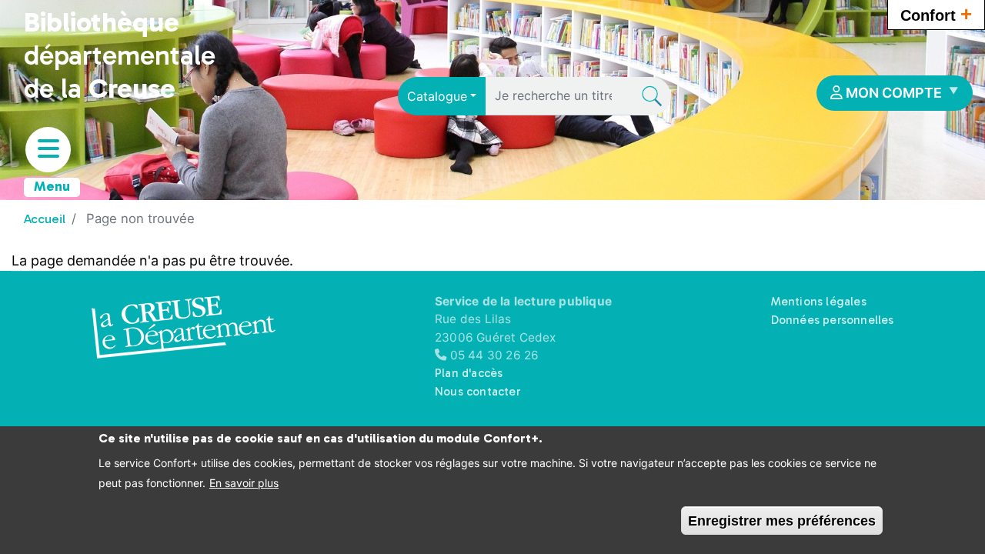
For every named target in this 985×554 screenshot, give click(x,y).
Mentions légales (818, 302)
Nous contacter (477, 392)
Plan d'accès (469, 373)
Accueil (44, 218)
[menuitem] (894, 93)
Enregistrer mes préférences (782, 520)
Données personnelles (832, 320)
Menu (52, 186)
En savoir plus (244, 482)
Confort (936, 13)
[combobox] (442, 96)
